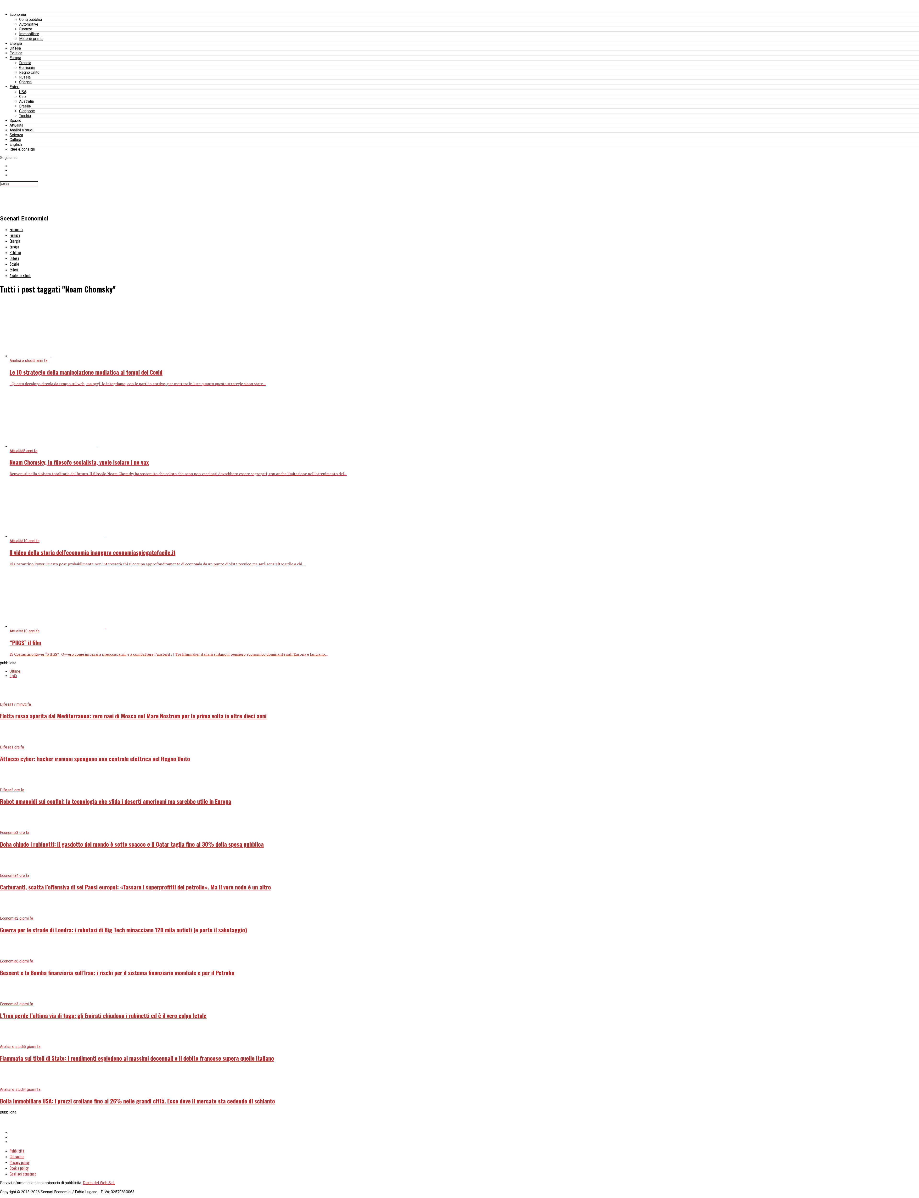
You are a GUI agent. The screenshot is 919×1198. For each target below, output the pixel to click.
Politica (16, 53)
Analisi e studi (21, 130)
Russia (25, 77)
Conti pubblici (30, 19)
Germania (27, 67)
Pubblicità (17, 1151)
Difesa (15, 48)
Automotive (28, 24)
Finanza (25, 29)
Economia (18, 14)
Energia (16, 43)
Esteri (14, 86)
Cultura (15, 139)
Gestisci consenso (23, 1174)
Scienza (16, 135)
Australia (26, 101)
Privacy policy (19, 1162)
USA (22, 92)
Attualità (16, 125)
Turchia (25, 115)
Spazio (15, 120)
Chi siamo (17, 1156)
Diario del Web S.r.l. (99, 1183)
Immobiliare (29, 34)
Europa (15, 58)
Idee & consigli (22, 149)
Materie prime (31, 38)
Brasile (25, 106)
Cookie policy (19, 1168)
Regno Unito (29, 72)
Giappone (27, 111)
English (16, 144)
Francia (25, 63)
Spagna (25, 82)
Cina (22, 96)
